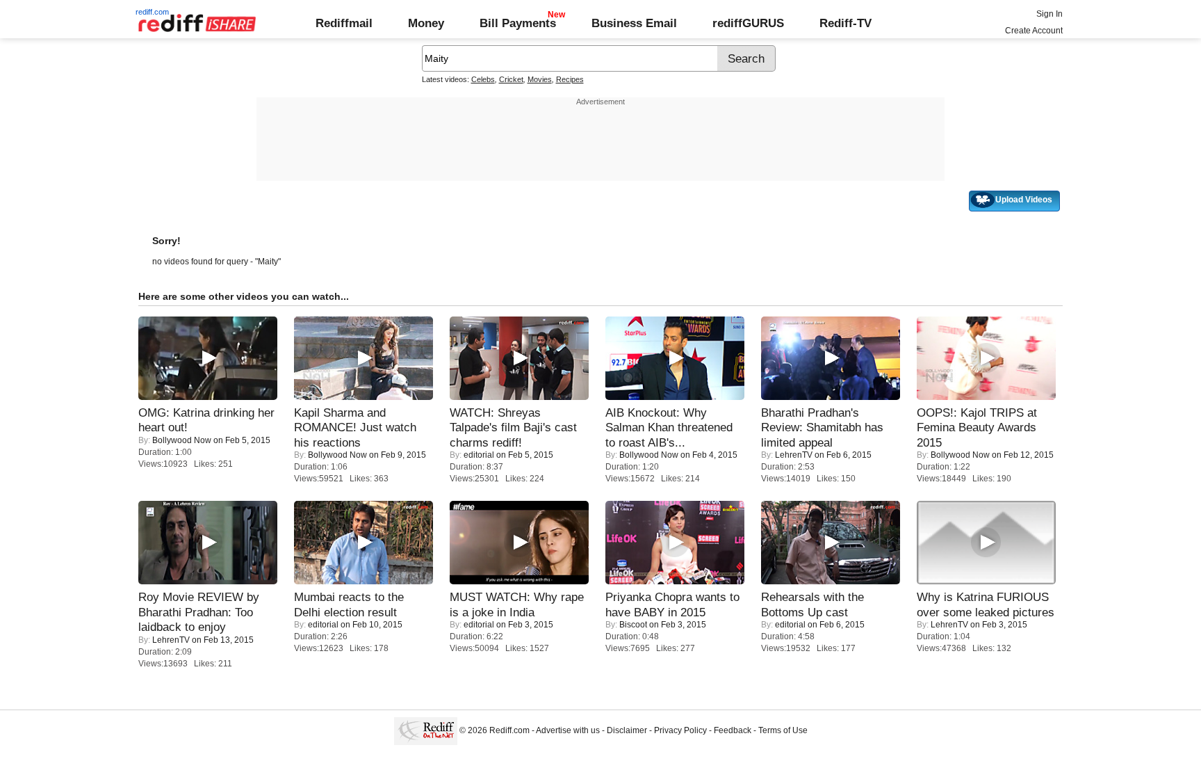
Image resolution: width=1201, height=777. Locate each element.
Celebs (483, 79)
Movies (540, 79)
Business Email (634, 23)
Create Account (1034, 30)
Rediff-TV (845, 23)
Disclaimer (627, 730)
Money (426, 23)
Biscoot (633, 625)
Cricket (511, 79)
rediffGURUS (748, 23)
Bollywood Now (181, 440)
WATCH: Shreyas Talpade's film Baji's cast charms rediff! (513, 427)
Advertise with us (568, 730)
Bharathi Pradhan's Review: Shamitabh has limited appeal (822, 427)
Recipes (570, 79)
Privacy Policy (680, 730)
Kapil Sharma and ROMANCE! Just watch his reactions (355, 427)
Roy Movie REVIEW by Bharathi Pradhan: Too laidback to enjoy (198, 612)
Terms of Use (783, 730)
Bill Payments (518, 23)
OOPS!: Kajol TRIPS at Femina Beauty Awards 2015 (977, 427)
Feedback (732, 730)
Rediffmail (344, 23)
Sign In (1049, 14)
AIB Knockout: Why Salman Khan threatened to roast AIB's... (669, 427)
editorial (479, 455)
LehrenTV (793, 455)
